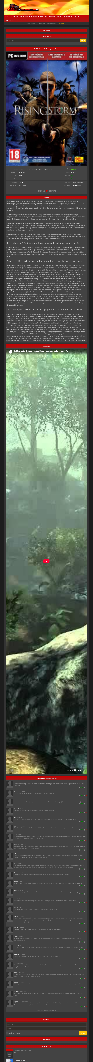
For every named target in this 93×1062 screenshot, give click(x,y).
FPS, (38, 169)
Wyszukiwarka (41, 23)
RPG (46, 16)
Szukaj (83, 40)
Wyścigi (59, 16)
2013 (24, 185)
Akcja (6, 16)
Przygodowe (24, 16)
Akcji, (20, 169)
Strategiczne (14, 16)
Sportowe (52, 16)
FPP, (23, 169)
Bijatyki (40, 16)
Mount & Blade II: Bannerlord (22, 1050)
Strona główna (31, 23)
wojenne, (43, 169)
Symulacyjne (68, 16)
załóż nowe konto (14, 1033)
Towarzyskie (9, 20)
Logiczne (76, 16)
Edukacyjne (33, 16)
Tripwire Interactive (77, 182)
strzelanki (49, 169)
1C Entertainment (76, 185)
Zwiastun (46, 346)
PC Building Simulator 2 (20, 1060)
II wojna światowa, (31, 169)
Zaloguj (82, 1033)
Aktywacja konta (51, 23)
